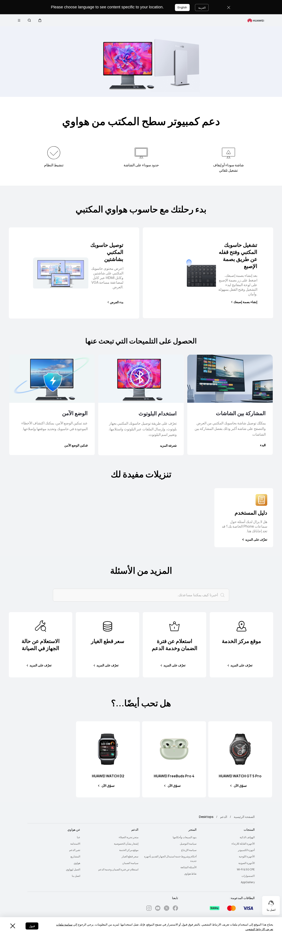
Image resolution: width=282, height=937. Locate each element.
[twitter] (166, 908)
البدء (263, 445)
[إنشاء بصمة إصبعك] (191, 273)
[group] (243, 517)
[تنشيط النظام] (53, 153)
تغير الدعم (74, 850)
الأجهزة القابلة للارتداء (243, 843)
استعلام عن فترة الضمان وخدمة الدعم (118, 869)
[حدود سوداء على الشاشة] (141, 153)
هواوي (77, 863)
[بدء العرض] (60, 273)
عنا (78, 837)
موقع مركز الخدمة (128, 850)
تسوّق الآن (240, 786)
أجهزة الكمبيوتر (246, 850)
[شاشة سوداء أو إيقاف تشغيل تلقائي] (228, 153)
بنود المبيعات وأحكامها (185, 837)
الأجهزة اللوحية (247, 856)
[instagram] (149, 908)
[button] (40, 20)
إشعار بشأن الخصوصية (126, 843)
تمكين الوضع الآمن (76, 445)
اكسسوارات (248, 876)
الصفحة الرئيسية (244, 817)
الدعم (223, 817)
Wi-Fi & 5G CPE (246, 869)
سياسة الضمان (130, 863)
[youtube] (157, 908)
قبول (32, 926)
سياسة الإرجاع (189, 850)
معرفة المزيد (168, 446)
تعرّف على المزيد (241, 665)
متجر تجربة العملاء (128, 837)
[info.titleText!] (241, 626)
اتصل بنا (76, 876)
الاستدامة (75, 843)
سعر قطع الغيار (130, 856)
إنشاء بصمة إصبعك (245, 302)
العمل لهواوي (73, 869)
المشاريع (75, 856)
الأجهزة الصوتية (246, 863)
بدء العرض (116, 302)
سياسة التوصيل (188, 843)
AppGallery (248, 882)
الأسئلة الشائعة (188, 867)
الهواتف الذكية (247, 837)
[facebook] (175, 908)
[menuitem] (228, 837)
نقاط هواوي (190, 873)
